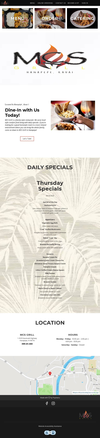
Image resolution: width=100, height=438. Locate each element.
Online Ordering (45, 3)
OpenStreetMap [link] (84, 392)
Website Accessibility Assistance (50, 426)
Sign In (85, 3)
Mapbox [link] (76, 392)
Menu (32, 3)
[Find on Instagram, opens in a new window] (53, 403)
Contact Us (61, 3)
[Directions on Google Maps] (50, 375)
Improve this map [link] (93, 392)
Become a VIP (73, 3)
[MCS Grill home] (10, 2)
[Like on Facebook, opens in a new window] (47, 403)
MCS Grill (85, 414)
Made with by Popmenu (30, 397)
